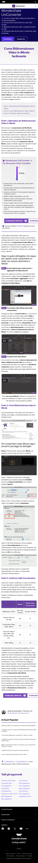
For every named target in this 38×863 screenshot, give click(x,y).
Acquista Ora (21, 39)
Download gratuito (14, 221)
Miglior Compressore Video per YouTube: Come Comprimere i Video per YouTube (18, 745)
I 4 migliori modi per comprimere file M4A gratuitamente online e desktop (18, 730)
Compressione (24, 713)
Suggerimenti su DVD (25, 796)
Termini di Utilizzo (10, 856)
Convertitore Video (6, 783)
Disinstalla (29, 856)
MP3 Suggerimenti (24, 783)
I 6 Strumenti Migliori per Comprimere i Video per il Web (16, 735)
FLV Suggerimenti (6, 786)
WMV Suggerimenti (24, 788)
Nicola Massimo (13, 713)
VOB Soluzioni (5, 788)
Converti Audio (23, 780)
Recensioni (10, 761)
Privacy (19, 853)
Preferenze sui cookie (27, 853)
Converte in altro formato (8, 780)
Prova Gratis (7, 39)
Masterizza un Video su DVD (9, 793)
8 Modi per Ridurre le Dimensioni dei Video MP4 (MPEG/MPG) (18, 725)
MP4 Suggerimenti (6, 796)
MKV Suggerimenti (24, 793)
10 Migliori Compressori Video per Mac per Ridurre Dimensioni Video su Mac (18, 740)
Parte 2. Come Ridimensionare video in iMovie (19, 111)
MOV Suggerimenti (24, 786)
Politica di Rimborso (21, 856)
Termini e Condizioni (10, 853)
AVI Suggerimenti (6, 791)
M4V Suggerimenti (6, 799)
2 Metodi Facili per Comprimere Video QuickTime (15, 750)
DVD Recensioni (23, 791)
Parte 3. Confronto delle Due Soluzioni (16, 113)
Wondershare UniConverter (17, 160)
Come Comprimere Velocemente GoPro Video (14, 754)
